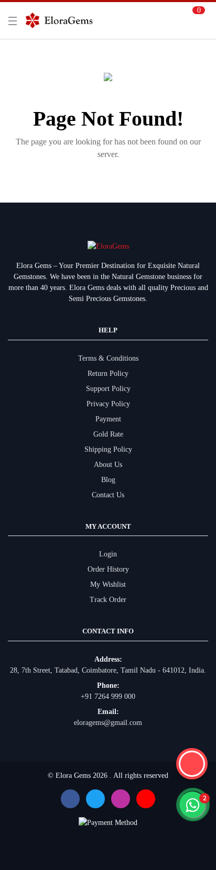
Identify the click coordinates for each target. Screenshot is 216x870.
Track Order (108, 600)
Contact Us (108, 495)
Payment (108, 419)
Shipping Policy (108, 449)
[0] (195, 20)
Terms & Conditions (108, 358)
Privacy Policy (108, 404)
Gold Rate (108, 434)
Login (108, 554)
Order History (108, 569)
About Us (108, 465)
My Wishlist (108, 584)
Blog (108, 480)
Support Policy (108, 389)
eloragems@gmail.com (108, 723)
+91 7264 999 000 (108, 696)
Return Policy (108, 373)
